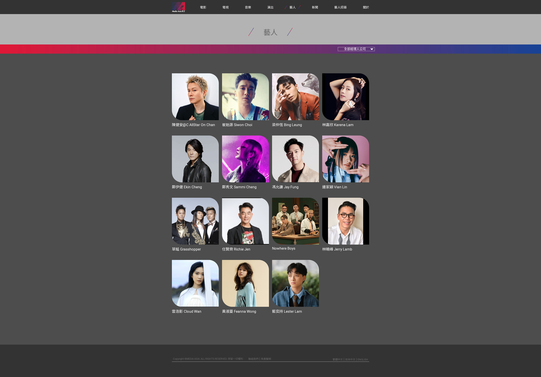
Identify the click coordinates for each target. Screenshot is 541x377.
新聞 (315, 7)
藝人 (293, 7)
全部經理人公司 (355, 49)
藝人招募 (340, 7)
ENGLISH (363, 359)
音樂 (248, 7)
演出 (270, 7)
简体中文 (350, 359)
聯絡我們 (253, 358)
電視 (225, 7)
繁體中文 (338, 359)
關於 (366, 7)
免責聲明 (266, 358)
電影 (203, 7)
